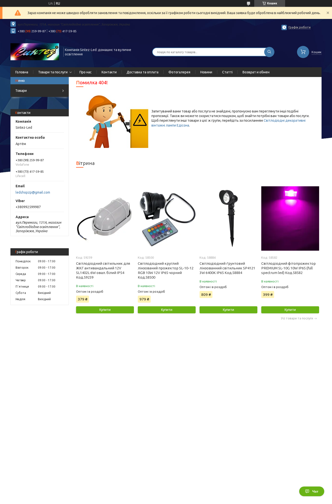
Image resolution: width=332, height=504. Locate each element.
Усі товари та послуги (297, 318)
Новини (206, 72)
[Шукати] (269, 52)
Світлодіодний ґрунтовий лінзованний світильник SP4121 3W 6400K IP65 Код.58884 (227, 268)
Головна (21, 72)
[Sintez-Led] (34, 51)
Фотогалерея (179, 72)
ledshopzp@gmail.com (33, 192)
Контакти (109, 72)
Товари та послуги (53, 72)
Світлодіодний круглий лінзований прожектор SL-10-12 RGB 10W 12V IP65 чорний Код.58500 (165, 270)
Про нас (85, 72)
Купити (105, 310)
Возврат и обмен (256, 72)
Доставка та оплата (142, 72)
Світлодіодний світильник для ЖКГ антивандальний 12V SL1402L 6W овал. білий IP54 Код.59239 (103, 270)
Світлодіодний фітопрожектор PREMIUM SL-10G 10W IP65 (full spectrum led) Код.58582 (288, 268)
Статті (227, 72)
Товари (21, 91)
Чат (315, 491)
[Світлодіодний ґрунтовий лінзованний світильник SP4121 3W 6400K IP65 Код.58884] (228, 218)
